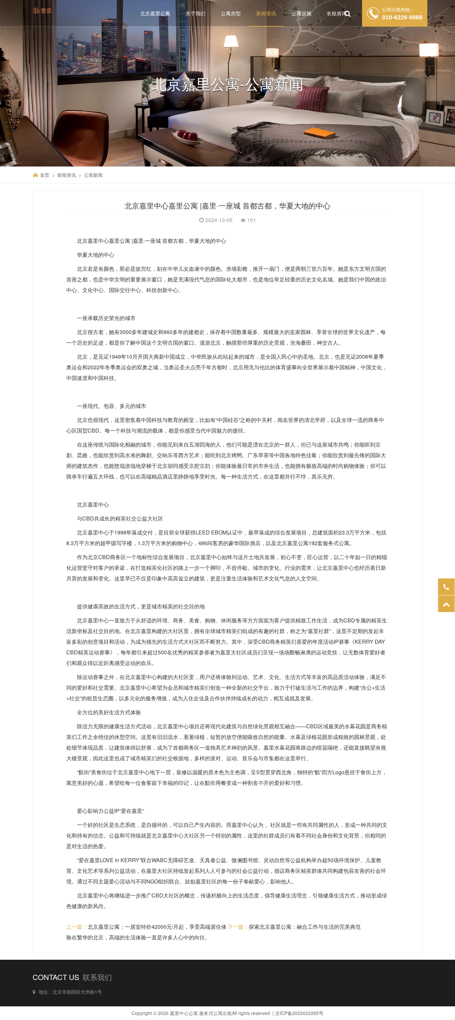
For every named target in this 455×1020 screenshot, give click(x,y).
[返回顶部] (446, 603)
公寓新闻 (93, 174)
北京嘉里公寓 (155, 13)
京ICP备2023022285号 (299, 1013)
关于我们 (196, 13)
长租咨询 (337, 13)
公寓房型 (231, 13)
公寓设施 (301, 13)
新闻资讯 (266, 13)
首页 (44, 174)
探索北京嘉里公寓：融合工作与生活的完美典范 (305, 926)
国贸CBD (88, 430)
